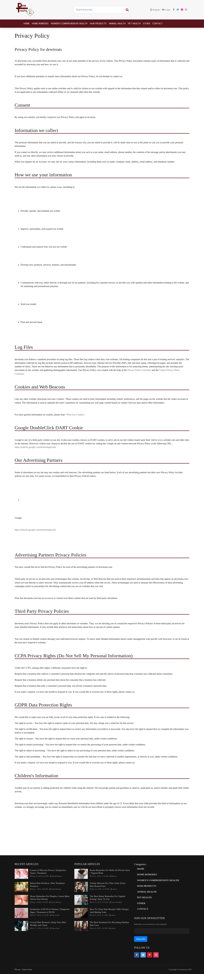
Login (167, 9)
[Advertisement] (102, 832)
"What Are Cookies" (75, 414)
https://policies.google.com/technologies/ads (35, 447)
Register (156, 9)
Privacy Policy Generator (139, 370)
